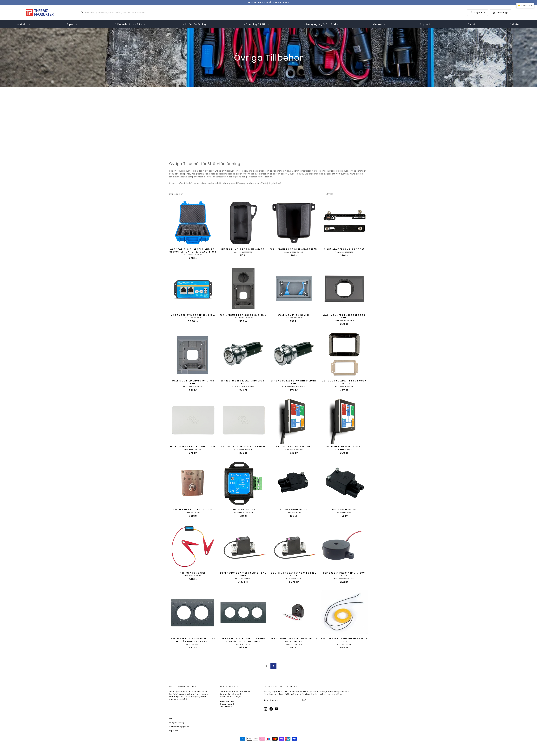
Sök (170, 718)
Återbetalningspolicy (179, 727)
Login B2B (479, 12)
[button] (525, 5)
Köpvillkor (173, 731)
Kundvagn (502, 12)
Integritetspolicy (176, 723)
